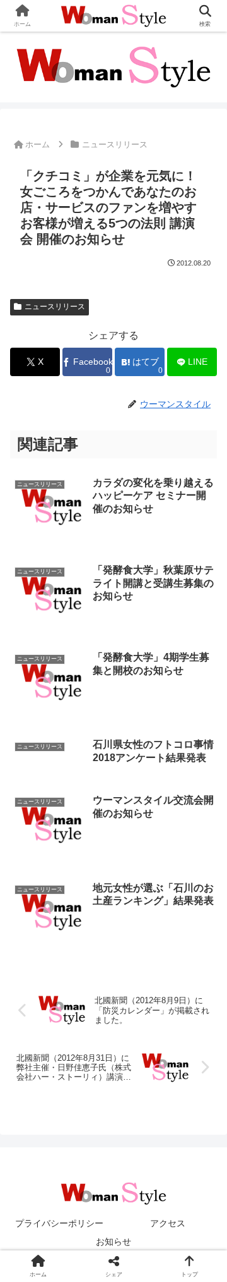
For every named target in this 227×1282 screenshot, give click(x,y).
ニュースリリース (55, 306)
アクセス (167, 1223)
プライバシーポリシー (59, 1223)
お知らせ (113, 1241)
